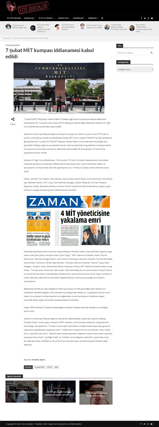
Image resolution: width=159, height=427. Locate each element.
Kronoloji (29, 18)
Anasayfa (6, 38)
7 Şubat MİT (39, 367)
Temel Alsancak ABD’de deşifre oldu (19, 26)
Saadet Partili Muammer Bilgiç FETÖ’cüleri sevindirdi (119, 27)
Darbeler (92, 18)
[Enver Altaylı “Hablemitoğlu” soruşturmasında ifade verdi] (131, 28)
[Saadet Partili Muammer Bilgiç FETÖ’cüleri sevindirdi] (106, 27)
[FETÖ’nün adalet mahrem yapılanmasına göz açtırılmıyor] (32, 28)
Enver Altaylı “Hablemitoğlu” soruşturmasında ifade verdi (144, 28)
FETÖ (49, 367)
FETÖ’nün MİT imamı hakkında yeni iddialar (94, 26)
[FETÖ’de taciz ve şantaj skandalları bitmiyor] (57, 27)
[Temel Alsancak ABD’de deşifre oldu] (7, 26)
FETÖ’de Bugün (14, 18)
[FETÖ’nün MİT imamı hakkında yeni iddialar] (82, 26)
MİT (56, 367)
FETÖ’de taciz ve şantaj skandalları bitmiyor (68, 27)
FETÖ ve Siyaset (46, 18)
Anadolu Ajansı (38, 359)
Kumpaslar (78, 18)
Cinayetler (63, 18)
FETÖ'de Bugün (12, 45)
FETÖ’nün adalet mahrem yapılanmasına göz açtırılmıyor (43, 28)
